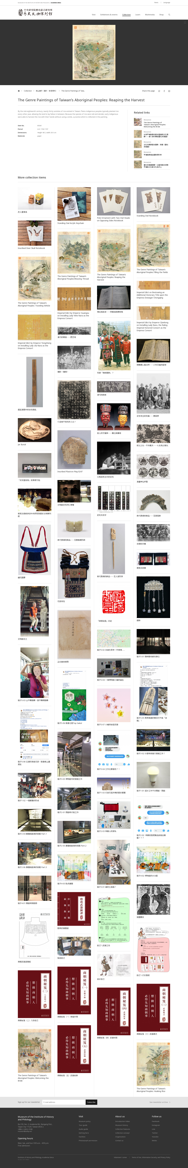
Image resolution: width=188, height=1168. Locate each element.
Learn (137, 14)
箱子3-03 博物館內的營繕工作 (69, 779)
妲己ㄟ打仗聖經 (143, 975)
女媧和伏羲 (141, 543)
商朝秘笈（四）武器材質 (107, 1037)
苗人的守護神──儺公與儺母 (109, 433)
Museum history (121, 1125)
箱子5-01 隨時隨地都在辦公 (148, 656)
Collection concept (122, 1133)
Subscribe (91, 1102)
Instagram (156, 1125)
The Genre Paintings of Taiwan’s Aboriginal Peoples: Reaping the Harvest (111, 277)
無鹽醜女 (140, 917)
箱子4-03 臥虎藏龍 (65, 883)
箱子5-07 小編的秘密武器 (107, 724)
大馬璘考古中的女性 (105, 477)
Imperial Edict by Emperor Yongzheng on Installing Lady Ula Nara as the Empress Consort (34, 346)
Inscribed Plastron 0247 (70, 471)
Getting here (84, 1133)
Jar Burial (22, 444)
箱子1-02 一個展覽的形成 (28, 800)
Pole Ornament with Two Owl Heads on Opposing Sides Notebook (113, 219)
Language (166, 2)
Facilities (82, 1137)
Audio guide (83, 1129)
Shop (161, 14)
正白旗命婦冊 (63, 661)
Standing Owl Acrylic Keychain (70, 223)
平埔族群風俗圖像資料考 (153, 155)
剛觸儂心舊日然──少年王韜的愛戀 (151, 364)
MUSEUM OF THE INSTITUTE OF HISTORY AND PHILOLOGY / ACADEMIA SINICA (39, 2)
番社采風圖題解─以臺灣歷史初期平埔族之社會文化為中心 (156, 166)
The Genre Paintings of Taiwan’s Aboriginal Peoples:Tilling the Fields (152, 270)
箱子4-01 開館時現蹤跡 (27, 903)
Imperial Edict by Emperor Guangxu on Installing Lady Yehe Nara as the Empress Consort (73, 316)
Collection (126, 14)
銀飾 (138, 620)
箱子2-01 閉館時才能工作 (68, 812)
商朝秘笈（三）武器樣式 (147, 1034)
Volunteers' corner (120, 1157)
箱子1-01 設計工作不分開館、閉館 (151, 790)
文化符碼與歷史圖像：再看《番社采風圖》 (156, 146)
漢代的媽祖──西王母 (66, 337)
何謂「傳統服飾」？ (105, 372)
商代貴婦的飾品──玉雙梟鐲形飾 (71, 540)
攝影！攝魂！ (63, 371)
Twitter (155, 1133)
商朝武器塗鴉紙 (24, 961)
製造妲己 (61, 958)
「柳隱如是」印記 (104, 621)
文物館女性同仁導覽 (65, 505)
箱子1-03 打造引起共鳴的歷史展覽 (111, 792)
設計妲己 (100, 979)
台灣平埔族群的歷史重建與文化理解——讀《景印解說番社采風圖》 (156, 135)
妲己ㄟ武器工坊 (103, 945)
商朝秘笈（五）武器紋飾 (67, 1075)
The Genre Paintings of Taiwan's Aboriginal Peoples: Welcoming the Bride (155, 124)
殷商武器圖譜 (63, 928)
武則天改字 (101, 515)
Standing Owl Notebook (147, 215)
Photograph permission (88, 1140)
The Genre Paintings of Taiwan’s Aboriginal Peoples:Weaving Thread (73, 277)
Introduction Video (122, 1121)
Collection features (122, 1129)
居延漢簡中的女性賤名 (27, 409)
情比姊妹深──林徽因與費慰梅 (110, 312)
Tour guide (83, 1125)
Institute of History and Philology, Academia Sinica (36, 1157)
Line (153, 1129)
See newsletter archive (159, 1102)
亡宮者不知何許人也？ (66, 421)
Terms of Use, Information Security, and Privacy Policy (151, 1157)
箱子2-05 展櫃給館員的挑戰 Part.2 (71, 845)
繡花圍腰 (21, 577)
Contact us (119, 1140)
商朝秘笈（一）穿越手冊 (67, 1016)
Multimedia (150, 14)
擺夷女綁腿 (141, 568)
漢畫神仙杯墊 (142, 481)
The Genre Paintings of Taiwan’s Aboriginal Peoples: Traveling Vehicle (34, 304)
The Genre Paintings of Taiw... (73, 91)
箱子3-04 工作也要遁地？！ (108, 769)
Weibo (154, 1140)
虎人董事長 (22, 212)
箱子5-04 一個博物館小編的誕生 (110, 680)
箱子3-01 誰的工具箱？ (106, 887)
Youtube (155, 1137)
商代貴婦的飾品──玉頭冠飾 (149, 515)
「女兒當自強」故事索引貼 (29, 480)
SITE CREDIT (26, 1159)
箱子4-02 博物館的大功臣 (147, 875)
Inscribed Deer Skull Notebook (31, 248)
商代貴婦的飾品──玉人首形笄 (110, 576)
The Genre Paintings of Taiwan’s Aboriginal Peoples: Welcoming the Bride (33, 1078)
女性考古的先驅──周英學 (148, 416)
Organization (120, 1137)
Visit (94, 14)
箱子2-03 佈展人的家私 (106, 831)
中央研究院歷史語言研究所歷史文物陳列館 (35, 12)
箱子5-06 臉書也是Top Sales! (69, 723)
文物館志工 (22, 639)
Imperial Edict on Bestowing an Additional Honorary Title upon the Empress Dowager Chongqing (152, 295)
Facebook (155, 1121)
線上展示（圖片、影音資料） (46, 91)
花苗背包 (61, 601)
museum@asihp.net (25, 1131)
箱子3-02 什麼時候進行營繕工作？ (151, 753)
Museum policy (85, 1121)
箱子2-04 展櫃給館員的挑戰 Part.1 (32, 833)
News (156, 2)
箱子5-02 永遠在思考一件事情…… (111, 650)
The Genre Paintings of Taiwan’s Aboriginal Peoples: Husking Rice (151, 1089)
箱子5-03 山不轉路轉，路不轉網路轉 (33, 700)
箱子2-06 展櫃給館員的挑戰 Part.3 (32, 867)
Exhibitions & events (109, 14)
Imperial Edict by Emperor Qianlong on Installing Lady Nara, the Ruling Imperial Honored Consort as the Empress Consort (152, 326)
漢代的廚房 (101, 394)
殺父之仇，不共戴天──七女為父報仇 (152, 445)
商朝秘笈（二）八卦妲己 (28, 1020)
